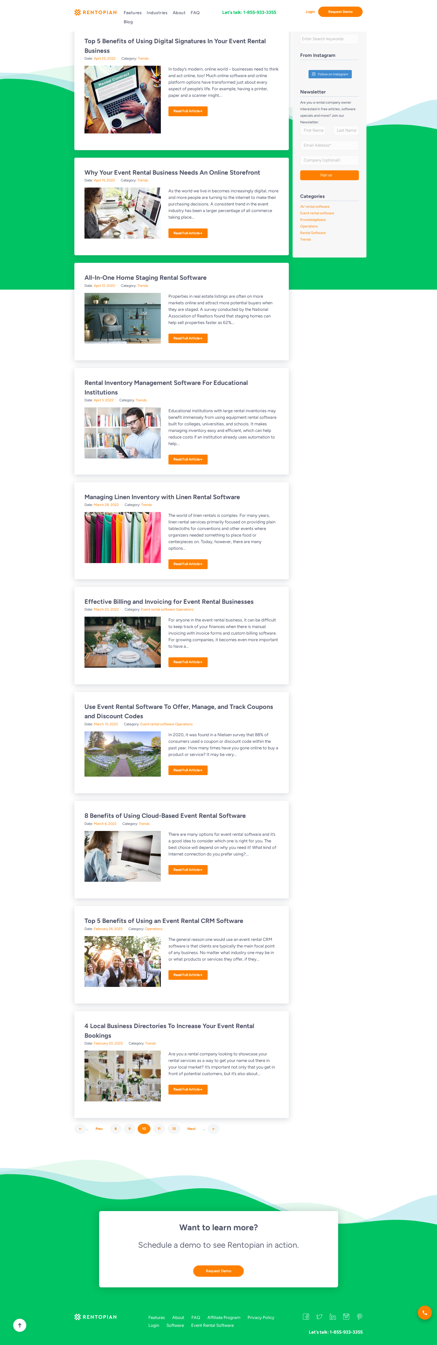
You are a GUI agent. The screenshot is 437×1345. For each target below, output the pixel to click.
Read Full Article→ (188, 111)
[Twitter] (319, 1318)
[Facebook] (306, 1318)
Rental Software (313, 233)
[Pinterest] (360, 1318)
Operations (184, 609)
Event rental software (158, 609)
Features (133, 12)
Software (175, 1325)
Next (191, 1129)
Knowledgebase (313, 220)
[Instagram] (346, 1318)
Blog (128, 21)
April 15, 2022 (104, 180)
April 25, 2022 (105, 58)
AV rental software (315, 206)
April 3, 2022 (104, 400)
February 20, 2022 (108, 1043)
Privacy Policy (261, 1317)
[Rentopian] (95, 13)
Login (310, 12)
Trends (143, 58)
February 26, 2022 (108, 929)
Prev (99, 1129)
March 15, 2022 (106, 724)
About (179, 12)
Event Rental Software (212, 1325)
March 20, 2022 (106, 609)
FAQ (195, 12)
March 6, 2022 (105, 824)
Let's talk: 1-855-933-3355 (249, 12)
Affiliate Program (223, 1317)
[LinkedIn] (333, 1318)
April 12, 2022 (104, 286)
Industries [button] (157, 12)
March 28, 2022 (106, 505)
